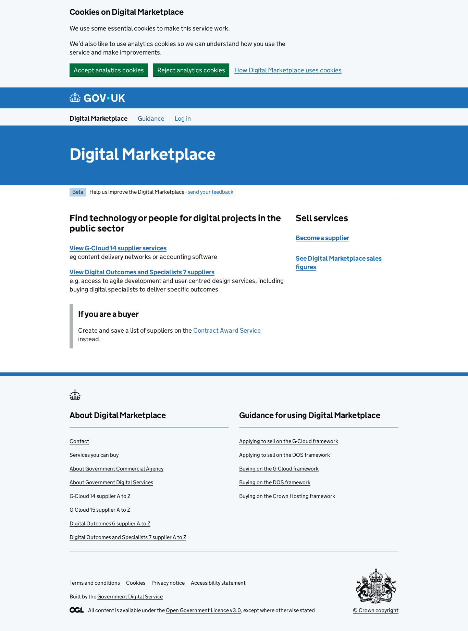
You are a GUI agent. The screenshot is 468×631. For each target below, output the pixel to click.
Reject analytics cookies (191, 70)
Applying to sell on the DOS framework (284, 455)
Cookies (135, 583)
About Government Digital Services (111, 482)
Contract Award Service (227, 330)
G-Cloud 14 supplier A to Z (100, 496)
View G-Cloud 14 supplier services (118, 248)
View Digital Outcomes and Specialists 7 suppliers (142, 272)
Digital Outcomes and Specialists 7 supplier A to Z (128, 537)
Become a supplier (322, 238)
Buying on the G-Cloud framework (279, 468)
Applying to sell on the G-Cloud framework (288, 441)
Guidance (151, 118)
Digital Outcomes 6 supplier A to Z (110, 523)
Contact (79, 441)
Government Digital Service (130, 596)
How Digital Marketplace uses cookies (288, 70)
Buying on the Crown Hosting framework (287, 496)
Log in (183, 118)
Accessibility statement (218, 583)
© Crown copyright (375, 610)
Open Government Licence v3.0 (203, 610)
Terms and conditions (95, 583)
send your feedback (210, 192)
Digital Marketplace (98, 118)
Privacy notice (168, 583)
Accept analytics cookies (109, 70)
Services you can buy (94, 455)
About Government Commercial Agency (116, 468)
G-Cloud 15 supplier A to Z (100, 510)
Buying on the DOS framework (274, 482)
